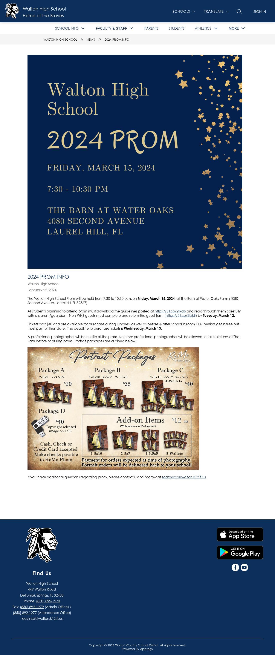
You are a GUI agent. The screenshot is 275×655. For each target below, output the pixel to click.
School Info (67, 28)
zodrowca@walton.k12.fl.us (184, 477)
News (91, 39)
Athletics (203, 28)
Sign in (260, 11)
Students (177, 28)
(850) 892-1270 (48, 601)
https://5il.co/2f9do (170, 311)
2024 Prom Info (117, 39)
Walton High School (60, 39)
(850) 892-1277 (25, 613)
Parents (151, 28)
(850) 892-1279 (32, 607)
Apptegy (146, 649)
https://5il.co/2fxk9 (181, 315)
